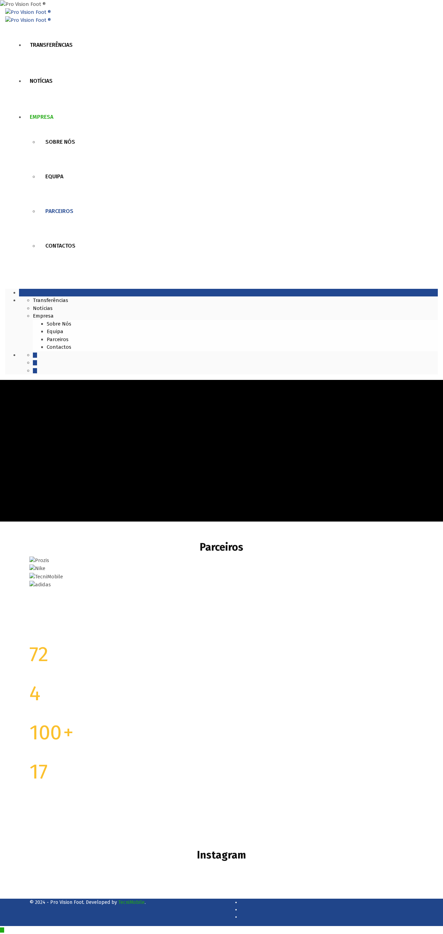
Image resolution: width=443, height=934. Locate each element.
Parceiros (59, 211)
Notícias (41, 81)
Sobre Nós (60, 142)
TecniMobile (131, 902)
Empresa (41, 117)
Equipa (54, 176)
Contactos (60, 245)
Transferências (51, 45)
